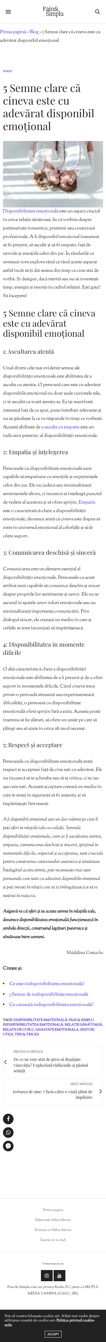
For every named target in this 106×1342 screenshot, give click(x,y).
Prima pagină (13, 32)
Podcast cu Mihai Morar (53, 1230)
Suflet (7, 71)
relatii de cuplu (18, 1029)
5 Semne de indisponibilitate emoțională (48, 994)
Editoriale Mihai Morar (53, 1220)
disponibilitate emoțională (40, 1020)
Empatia (87, 502)
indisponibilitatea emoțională (33, 1024)
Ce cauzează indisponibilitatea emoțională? (51, 1005)
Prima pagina (53, 1210)
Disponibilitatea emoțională (30, 211)
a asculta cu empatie (60, 427)
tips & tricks (27, 1034)
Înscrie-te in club (53, 1240)
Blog (34, 32)
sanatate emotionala (57, 1029)
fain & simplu (81, 1020)
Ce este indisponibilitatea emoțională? (47, 984)
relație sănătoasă (83, 1024)
